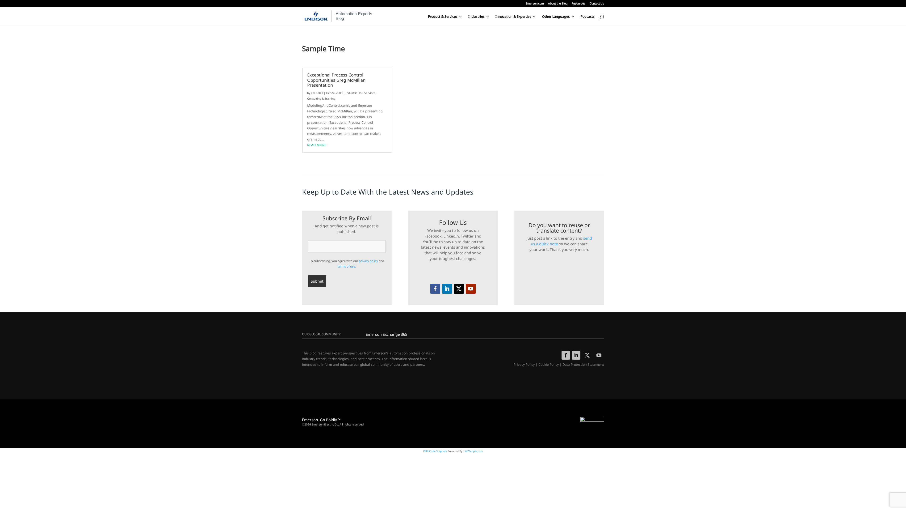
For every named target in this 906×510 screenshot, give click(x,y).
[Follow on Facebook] (435, 289)
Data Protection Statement (583, 364)
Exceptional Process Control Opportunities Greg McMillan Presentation (336, 80)
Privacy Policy (524, 364)
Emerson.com (535, 3)
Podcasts (588, 17)
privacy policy (368, 261)
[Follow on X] (459, 289)
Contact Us (597, 3)
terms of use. (347, 266)
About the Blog (557, 3)
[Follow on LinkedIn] (447, 289)
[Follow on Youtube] (471, 289)
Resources (578, 3)
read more (316, 145)
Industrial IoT (354, 93)
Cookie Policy (548, 364)
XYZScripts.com (474, 451)
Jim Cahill (317, 93)
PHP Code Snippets (435, 451)
